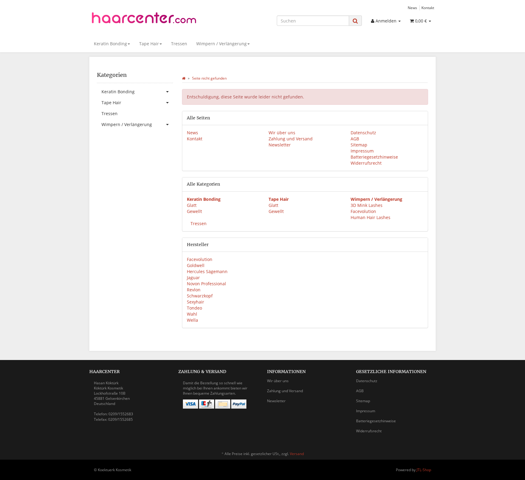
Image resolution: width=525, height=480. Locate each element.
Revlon (194, 290)
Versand (297, 453)
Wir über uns (282, 132)
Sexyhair (195, 302)
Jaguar (193, 277)
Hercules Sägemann (207, 271)
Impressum (362, 151)
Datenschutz (363, 132)
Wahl (192, 314)
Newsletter (280, 145)
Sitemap (359, 145)
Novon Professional (206, 283)
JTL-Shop (424, 469)
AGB (355, 139)
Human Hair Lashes (370, 217)
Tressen (179, 43)
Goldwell (195, 265)
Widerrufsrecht (366, 163)
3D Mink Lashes (367, 205)
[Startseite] (183, 78)
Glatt (192, 205)
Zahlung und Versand (291, 139)
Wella (192, 320)
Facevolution (363, 211)
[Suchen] (355, 21)
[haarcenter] (144, 20)
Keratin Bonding (110, 43)
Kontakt (427, 7)
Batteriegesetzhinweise (374, 157)
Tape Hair (149, 43)
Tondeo (194, 308)
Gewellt (194, 211)
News (412, 7)
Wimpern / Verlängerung (221, 43)
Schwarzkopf (200, 296)
